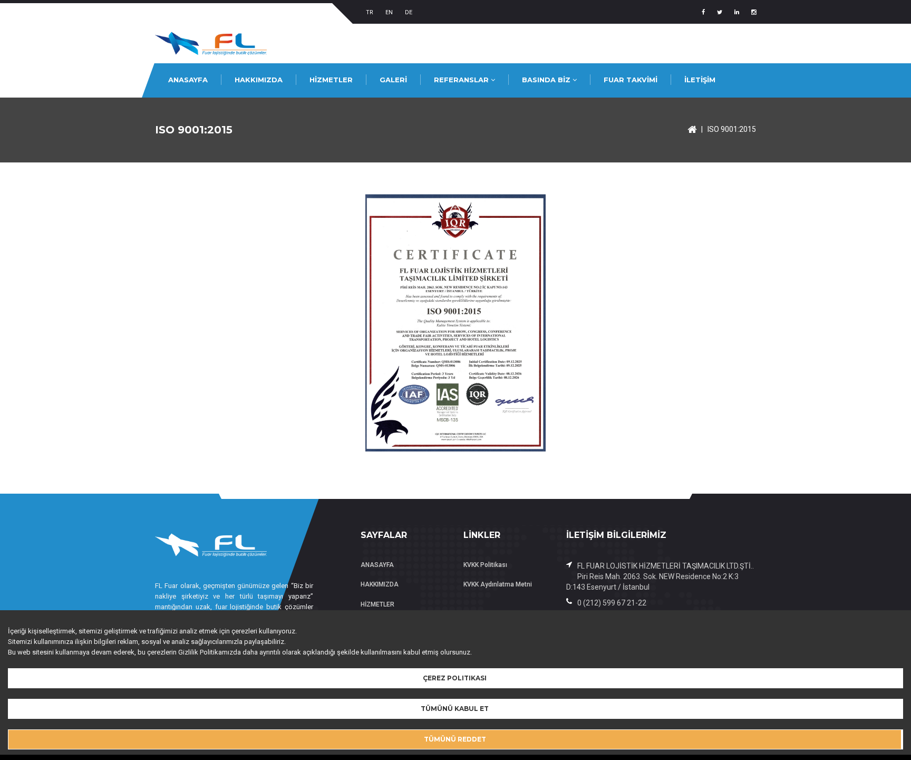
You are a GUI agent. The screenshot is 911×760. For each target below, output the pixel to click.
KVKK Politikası (485, 565)
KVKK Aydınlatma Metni (497, 584)
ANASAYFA (188, 79)
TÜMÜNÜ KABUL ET (455, 709)
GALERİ (393, 79)
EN (389, 12)
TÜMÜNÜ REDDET (455, 739)
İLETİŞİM (699, 79)
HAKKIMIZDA (259, 79)
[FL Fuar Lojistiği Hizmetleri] (691, 129)
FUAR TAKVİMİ (630, 79)
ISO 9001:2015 (732, 129)
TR (369, 12)
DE (408, 12)
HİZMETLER (331, 79)
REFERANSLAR (462, 79)
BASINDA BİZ (547, 79)
